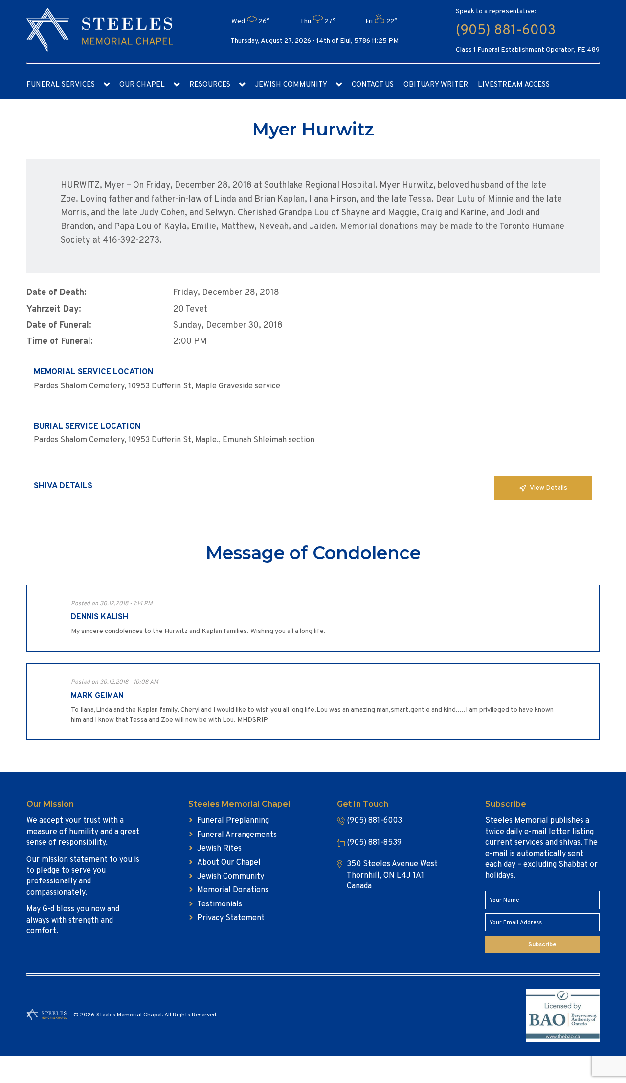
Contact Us (373, 85)
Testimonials (219, 904)
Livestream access (514, 85)
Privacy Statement (231, 918)
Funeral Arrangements (237, 835)
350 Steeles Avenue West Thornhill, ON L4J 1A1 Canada (392, 875)
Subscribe (542, 944)
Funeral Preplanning (233, 821)
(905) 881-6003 (506, 31)
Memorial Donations (232, 890)
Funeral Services (60, 85)
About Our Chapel (229, 863)
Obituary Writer (435, 85)
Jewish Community (291, 85)
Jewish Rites (219, 849)
